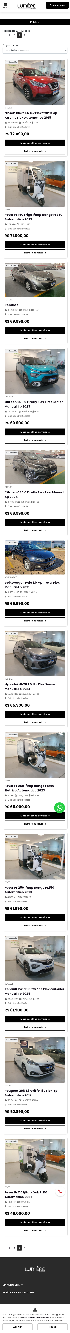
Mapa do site (11, 1285)
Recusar (52, 1326)
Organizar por (11, 45)
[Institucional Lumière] (26, 5)
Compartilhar (13, 62)
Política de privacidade (18, 1292)
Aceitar (17, 1326)
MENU (5, 7)
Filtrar (36, 22)
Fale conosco (57, 5)
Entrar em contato (35, 151)
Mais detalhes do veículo (35, 143)
